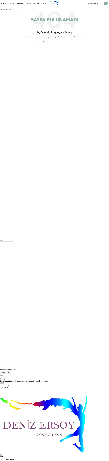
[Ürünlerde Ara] (49, 3)
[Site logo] (54, 3)
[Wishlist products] (101, 3)
